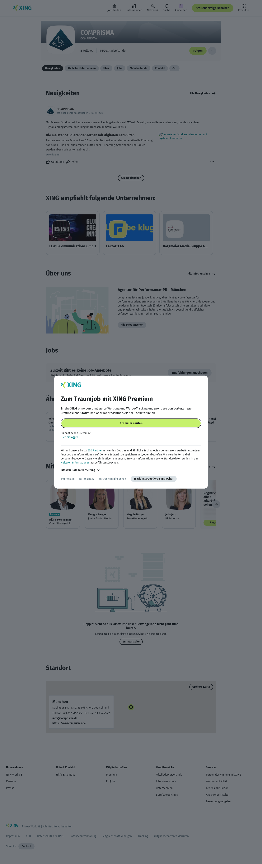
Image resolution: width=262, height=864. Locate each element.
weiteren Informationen (75, 462)
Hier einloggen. (70, 437)
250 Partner (95, 450)
